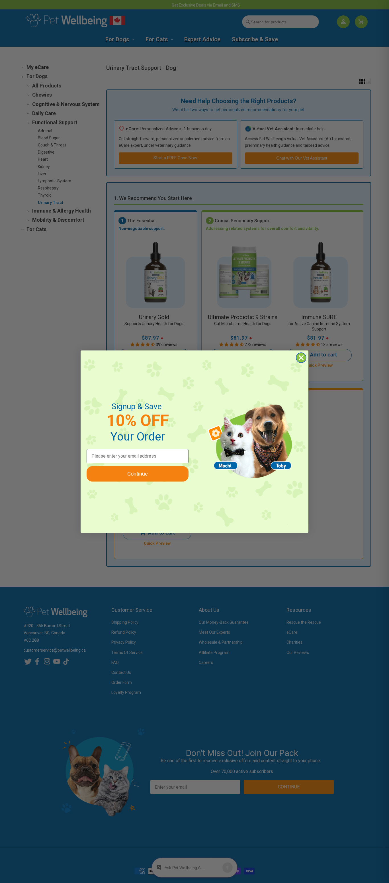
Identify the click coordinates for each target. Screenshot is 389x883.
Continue (137, 474)
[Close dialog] (301, 358)
